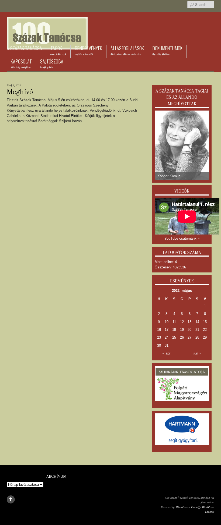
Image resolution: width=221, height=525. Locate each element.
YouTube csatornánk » (181, 238)
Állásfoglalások (127, 50)
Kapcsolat (21, 63)
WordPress (182, 507)
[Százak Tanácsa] (47, 41)
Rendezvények (88, 50)
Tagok (58, 50)
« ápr (166, 353)
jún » (197, 353)
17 (166, 330)
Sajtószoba (51, 63)
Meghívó (20, 91)
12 (182, 322)
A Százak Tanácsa (24, 48)
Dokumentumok (167, 50)
